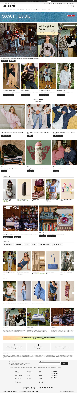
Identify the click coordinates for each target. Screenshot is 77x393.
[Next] (73, 190)
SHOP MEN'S (11, 1)
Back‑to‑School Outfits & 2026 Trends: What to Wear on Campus (14, 328)
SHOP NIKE (56, 171)
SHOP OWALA (30, 171)
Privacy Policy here (47, 367)
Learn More (38, 348)
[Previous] (4, 190)
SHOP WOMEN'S (4, 60)
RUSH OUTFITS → (18, 244)
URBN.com (24, 391)
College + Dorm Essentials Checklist (33, 328)
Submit (64, 363)
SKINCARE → (27, 244)
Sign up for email (55, 373)
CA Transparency (15, 391)
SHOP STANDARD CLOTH (58, 135)
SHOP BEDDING (17, 237)
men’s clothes (66, 356)
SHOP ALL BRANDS (39, 101)
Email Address (41, 361)
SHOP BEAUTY (42, 236)
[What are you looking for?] (68, 6)
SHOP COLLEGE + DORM (8, 237)
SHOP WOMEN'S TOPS (25, 95)
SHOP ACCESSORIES (51, 236)
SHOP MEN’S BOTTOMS (43, 95)
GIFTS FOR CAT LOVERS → (58, 244)
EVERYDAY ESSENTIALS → (8, 244)
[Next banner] (71, 1)
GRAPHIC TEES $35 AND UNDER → (44, 244)
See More (4, 357)
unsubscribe (55, 367)
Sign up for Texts (55, 375)
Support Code (29, 391)
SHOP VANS (4, 171)
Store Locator (54, 371)
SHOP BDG (30, 135)
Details (14, 3)
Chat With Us (54, 377)
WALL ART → (34, 244)
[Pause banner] (73, 1)
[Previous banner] (6, 1)
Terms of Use (10, 391)
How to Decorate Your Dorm (55, 328)
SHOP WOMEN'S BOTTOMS (8, 95)
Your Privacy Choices (35, 391)
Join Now (14, 348)
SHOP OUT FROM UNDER (6, 135)
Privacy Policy (5, 391)
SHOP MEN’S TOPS (61, 95)
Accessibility (20, 391)
